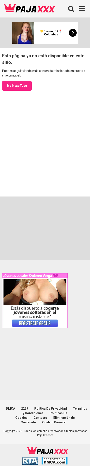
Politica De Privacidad (50, 408)
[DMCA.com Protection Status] (54, 461)
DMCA (10, 408)
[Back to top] (82, 457)
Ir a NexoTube (17, 85)
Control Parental (54, 422)
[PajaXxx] (29, 8)
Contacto (40, 417)
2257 (24, 408)
